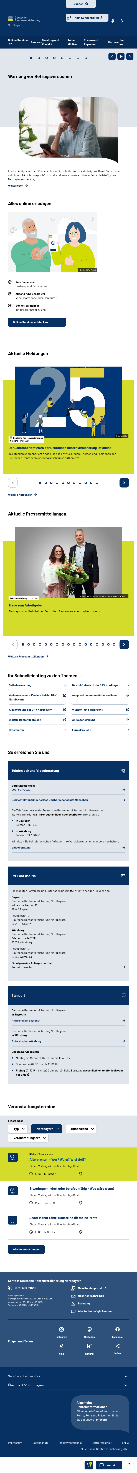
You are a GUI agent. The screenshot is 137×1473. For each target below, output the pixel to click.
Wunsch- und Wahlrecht (87, 709)
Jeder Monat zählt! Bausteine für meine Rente (63, 1218)
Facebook (117, 1337)
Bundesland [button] (79, 1129)
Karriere (113, 42)
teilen (117, 1353)
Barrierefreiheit (102, 1442)
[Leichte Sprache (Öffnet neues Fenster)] (122, 21)
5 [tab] (63, 483)
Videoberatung (21, 847)
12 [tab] (86, 644)
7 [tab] (74, 483)
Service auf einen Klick (24, 1376)
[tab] (31, 58)
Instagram (61, 1337)
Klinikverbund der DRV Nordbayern (30, 709)
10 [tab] (91, 483)
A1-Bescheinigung (83, 719)
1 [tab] (40, 483)
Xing (61, 1353)
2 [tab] (46, 483)
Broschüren (16, 730)
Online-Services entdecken (30, 322)
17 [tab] (114, 644)
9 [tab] (86, 483)
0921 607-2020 (21, 789)
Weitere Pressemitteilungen (26, 656)
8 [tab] (80, 483)
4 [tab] (57, 483)
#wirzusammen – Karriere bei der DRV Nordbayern (33, 697)
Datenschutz (40, 1442)
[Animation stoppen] (121, 56)
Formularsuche (81, 730)
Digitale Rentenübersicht (25, 719)
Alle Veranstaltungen (26, 1249)
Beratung (84, 1303)
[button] (109, 1465)
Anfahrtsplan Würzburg (26, 1041)
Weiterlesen (15, 185)
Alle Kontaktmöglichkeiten (95, 1311)
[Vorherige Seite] (112, 56)
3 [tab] (51, 483)
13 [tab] (91, 644)
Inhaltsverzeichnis (70, 1442)
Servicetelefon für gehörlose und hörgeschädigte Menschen (50, 799)
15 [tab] (103, 644)
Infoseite (102, 1419)
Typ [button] (16, 1129)
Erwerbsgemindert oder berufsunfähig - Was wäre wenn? (72, 1188)
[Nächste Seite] (129, 56)
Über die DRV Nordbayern (26, 1385)
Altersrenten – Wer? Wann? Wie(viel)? (57, 1159)
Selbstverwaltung (20, 685)
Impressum (15, 1442)
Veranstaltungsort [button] (27, 1138)
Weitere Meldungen (20, 494)
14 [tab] (97, 644)
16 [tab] (108, 644)
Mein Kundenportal (87, 17)
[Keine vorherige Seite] (12, 482)
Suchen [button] (78, 3)
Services (36, 42)
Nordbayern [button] (45, 1129)
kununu (89, 1353)
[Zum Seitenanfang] (129, 1465)
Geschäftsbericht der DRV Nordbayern (96, 685)
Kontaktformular (22, 967)
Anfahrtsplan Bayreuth (26, 1020)
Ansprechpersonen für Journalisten (95, 695)
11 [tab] (97, 483)
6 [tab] (68, 483)
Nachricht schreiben (91, 1295)
